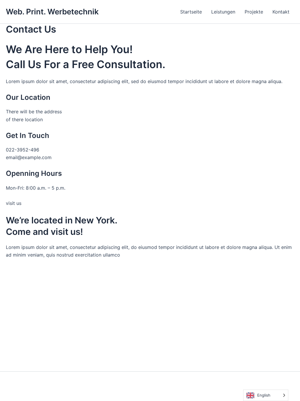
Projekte (254, 12)
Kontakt (280, 12)
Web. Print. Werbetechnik (52, 11)
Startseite (191, 12)
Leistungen (223, 12)
